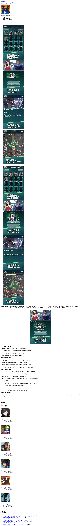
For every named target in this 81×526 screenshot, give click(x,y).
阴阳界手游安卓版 (5, 504)
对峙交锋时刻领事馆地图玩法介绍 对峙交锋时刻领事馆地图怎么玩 (18, 516)
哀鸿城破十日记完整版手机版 (7, 419)
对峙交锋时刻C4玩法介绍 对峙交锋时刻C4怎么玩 (14, 520)
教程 (8, 3)
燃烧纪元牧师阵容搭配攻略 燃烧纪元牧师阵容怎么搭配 (15, 524)
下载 (4, 3)
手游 (6, 3)
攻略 (11, 3)
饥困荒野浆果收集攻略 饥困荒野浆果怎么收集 (13, 522)
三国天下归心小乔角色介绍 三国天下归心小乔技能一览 (15, 519)
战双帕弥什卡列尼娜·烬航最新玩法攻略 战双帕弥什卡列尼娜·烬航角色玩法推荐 (20, 515)
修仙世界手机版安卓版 (6, 436)
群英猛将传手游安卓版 (6, 470)
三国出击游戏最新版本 (6, 453)
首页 (2, 3)
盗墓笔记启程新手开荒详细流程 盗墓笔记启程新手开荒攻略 (16, 521)
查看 (2, 424)
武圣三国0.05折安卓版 (5, 487)
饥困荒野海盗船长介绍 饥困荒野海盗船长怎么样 (14, 517)
